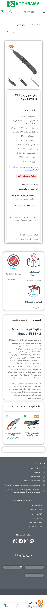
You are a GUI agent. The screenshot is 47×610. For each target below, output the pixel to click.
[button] (15, 428)
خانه (38, 25)
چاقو (30, 239)
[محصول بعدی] (7, 31)
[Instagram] (26, 541)
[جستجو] (10, 11)
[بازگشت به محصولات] (10, 31)
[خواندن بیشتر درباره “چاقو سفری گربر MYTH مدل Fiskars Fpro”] (34, 428)
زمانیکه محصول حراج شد (26, 199)
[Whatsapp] (15, 541)
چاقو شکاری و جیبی (18, 25)
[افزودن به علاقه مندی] (29, 428)
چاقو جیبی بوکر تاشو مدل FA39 (13, 434)
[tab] (37, 320)
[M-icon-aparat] (31, 541)
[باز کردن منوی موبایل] (43, 11)
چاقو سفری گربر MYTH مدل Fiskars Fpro (31, 434)
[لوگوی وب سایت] (23, 4)
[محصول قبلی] (13, 31)
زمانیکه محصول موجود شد (25, 205)
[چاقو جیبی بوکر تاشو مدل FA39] (13, 422)
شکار (31, 25)
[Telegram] (20, 541)
